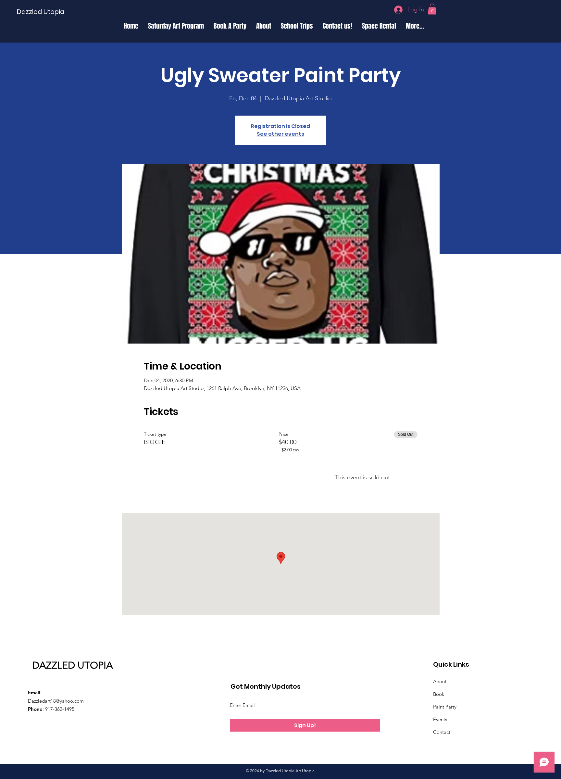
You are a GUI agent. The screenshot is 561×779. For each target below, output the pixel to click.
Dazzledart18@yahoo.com (56, 701)
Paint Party (444, 707)
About (439, 681)
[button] (432, 9)
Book (438, 694)
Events (440, 719)
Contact (441, 732)
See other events (280, 134)
